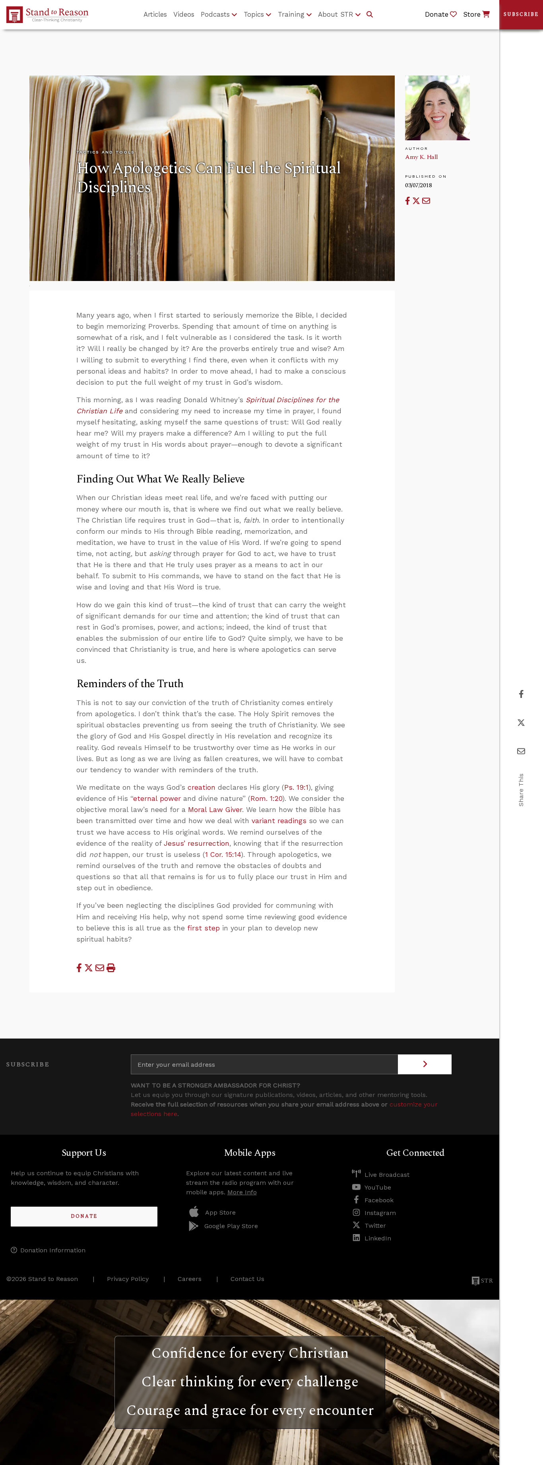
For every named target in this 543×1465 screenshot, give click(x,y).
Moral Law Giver (215, 810)
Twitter (375, 1225)
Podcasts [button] (215, 14)
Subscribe (521, 14)
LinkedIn (378, 1238)
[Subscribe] (425, 1064)
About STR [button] (335, 14)
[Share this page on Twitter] (417, 201)
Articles (155, 14)
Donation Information (52, 1250)
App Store (220, 1212)
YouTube (378, 1187)
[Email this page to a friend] (426, 201)
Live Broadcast (387, 1174)
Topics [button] (254, 14)
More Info (242, 1192)
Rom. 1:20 (266, 798)
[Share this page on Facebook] (408, 201)
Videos (183, 14)
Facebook (379, 1200)
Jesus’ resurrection (196, 843)
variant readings (279, 821)
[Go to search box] (369, 15)
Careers (190, 1279)
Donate (84, 1216)
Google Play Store (231, 1226)
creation (201, 787)
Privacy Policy (128, 1279)
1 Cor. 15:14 (223, 854)
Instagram (380, 1213)
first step (203, 928)
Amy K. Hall (421, 157)
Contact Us (247, 1279)
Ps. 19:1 (296, 787)
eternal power (157, 798)
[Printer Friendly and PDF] (111, 968)
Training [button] (291, 14)
